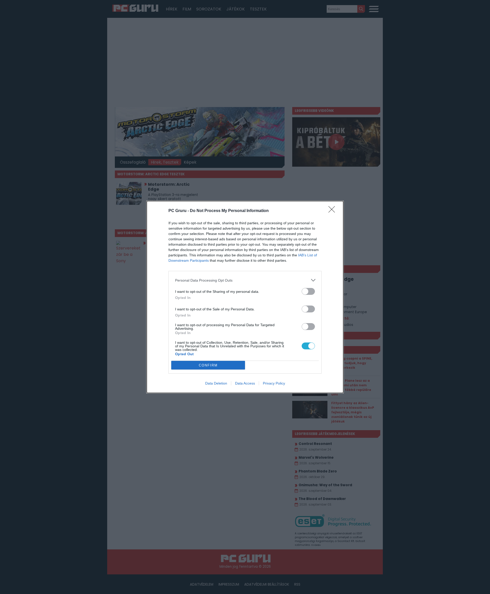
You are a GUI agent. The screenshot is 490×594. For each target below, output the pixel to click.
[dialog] (245, 297)
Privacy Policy (274, 383)
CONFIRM (208, 365)
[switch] (308, 291)
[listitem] (245, 280)
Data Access (245, 383)
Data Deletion (216, 383)
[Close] (333, 211)
